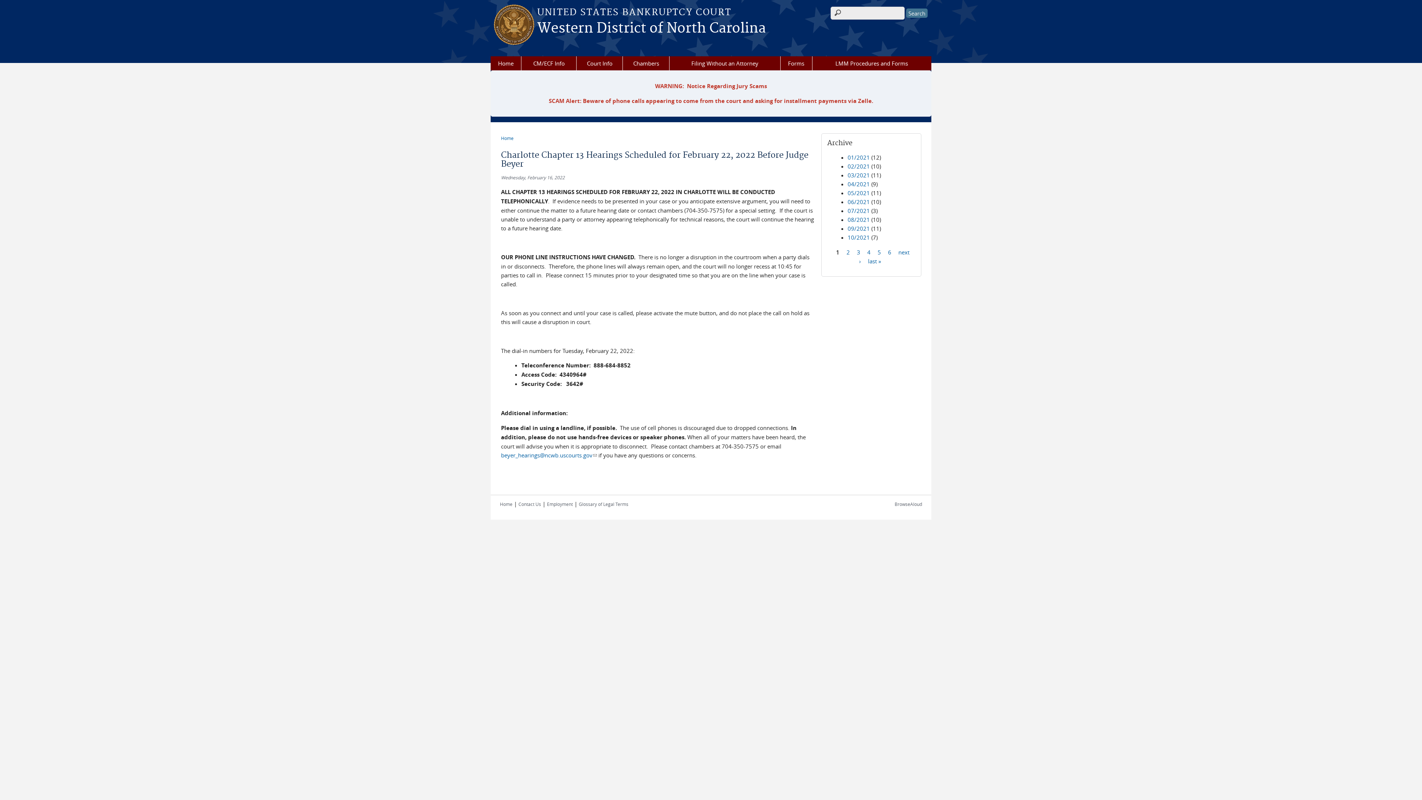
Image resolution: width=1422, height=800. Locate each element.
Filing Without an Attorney (724, 63)
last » (874, 260)
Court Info (599, 63)
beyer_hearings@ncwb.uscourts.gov (549, 455)
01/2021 (859, 157)
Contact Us (529, 504)
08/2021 (859, 219)
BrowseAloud (908, 504)
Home (506, 63)
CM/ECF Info (549, 63)
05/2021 (859, 193)
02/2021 (859, 166)
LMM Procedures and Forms (871, 63)
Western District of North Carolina (651, 28)
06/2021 (859, 202)
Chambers (646, 63)
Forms (796, 63)
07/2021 (859, 210)
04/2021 (859, 184)
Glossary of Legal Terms (603, 504)
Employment (560, 504)
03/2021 (859, 175)
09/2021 (859, 228)
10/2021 (859, 237)
